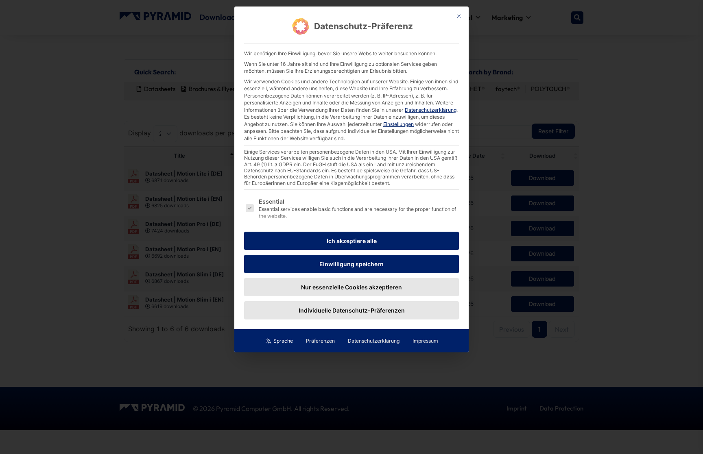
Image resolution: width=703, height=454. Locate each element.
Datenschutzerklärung (430, 110)
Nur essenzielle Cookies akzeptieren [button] (351, 287)
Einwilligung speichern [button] (351, 264)
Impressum (425, 341)
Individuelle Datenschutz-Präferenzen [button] (352, 310)
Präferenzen (320, 341)
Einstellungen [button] (398, 124)
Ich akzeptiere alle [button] (352, 240)
